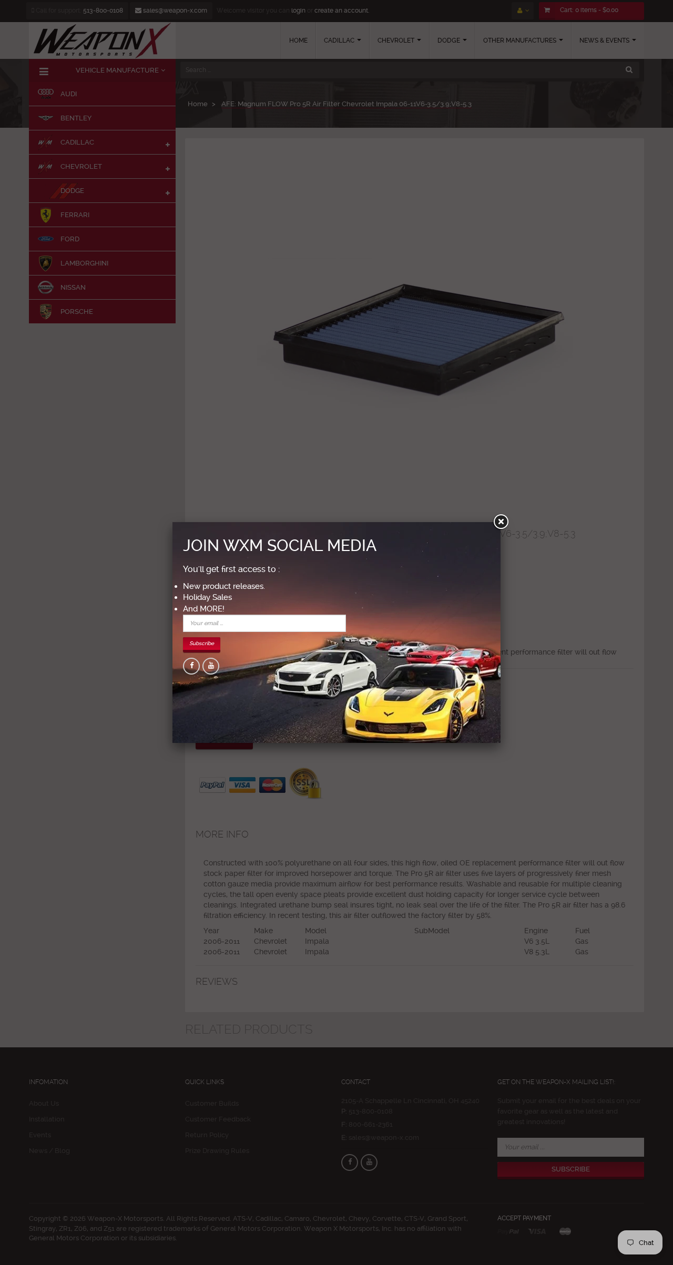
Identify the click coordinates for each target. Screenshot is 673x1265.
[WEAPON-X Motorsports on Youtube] (210, 666)
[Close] (500, 522)
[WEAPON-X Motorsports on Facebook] (191, 666)
